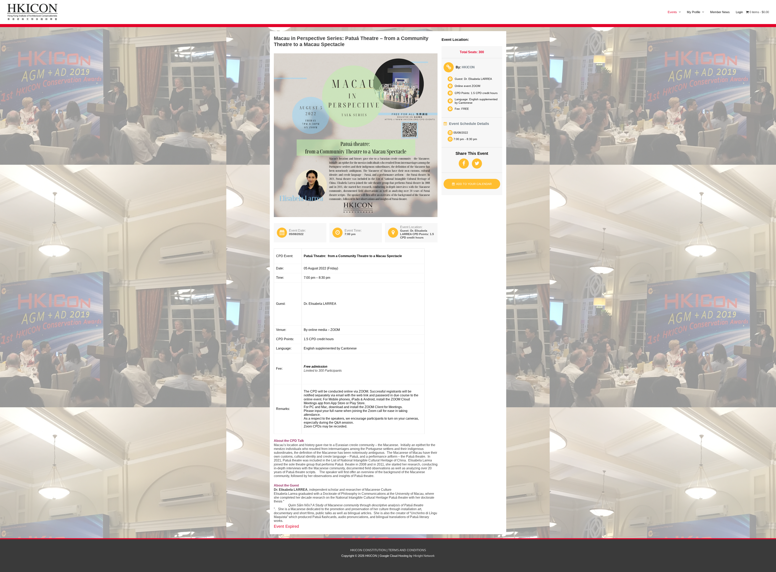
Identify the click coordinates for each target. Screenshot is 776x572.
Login (739, 12)
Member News (720, 12)
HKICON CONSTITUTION (368, 550)
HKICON (468, 67)
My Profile (693, 12)
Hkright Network (424, 555)
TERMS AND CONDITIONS (407, 550)
